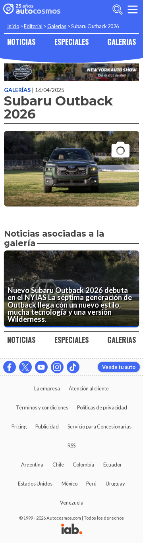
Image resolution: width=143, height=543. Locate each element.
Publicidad (47, 426)
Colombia (83, 464)
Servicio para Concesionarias (99, 426)
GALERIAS (121, 41)
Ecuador (112, 464)
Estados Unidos (35, 483)
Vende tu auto (118, 367)
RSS (71, 445)
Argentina (32, 464)
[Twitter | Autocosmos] (25, 367)
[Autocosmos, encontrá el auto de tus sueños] (32, 9)
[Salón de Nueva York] (71, 72)
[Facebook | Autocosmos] (9, 367)
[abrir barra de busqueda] (117, 9)
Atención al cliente (89, 388)
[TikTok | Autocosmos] (73, 367)
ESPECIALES (71, 41)
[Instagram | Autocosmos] (57, 367)
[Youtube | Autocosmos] (41, 367)
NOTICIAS (21, 41)
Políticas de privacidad (102, 407)
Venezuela (71, 502)
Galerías (18, 89)
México (69, 483)
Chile (58, 464)
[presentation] (71, 161)
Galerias (56, 26)
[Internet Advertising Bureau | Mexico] (71, 529)
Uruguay (115, 483)
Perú (91, 483)
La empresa (47, 388)
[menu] (133, 9)
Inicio (13, 26)
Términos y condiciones (42, 407)
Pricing (19, 426)
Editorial (33, 26)
